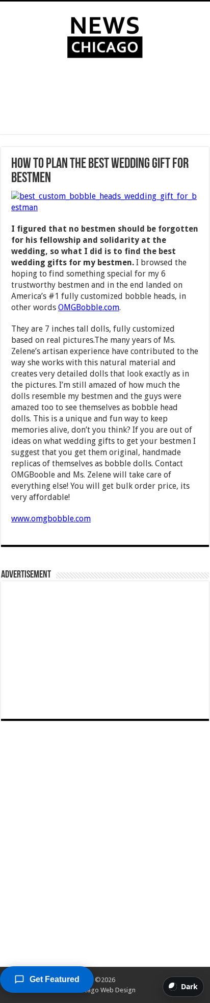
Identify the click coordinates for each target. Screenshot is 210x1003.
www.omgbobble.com (51, 518)
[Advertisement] (105, 98)
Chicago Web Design (105, 990)
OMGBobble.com (88, 307)
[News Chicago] (105, 35)
